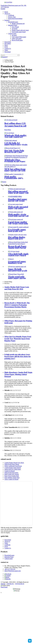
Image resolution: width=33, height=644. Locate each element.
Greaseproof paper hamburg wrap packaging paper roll (18, 263)
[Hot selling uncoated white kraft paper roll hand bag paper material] (16, 189)
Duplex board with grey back (20, 30)
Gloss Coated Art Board (11, 479)
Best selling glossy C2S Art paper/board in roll (15, 124)
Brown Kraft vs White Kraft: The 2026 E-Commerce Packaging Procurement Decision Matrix (17, 305)
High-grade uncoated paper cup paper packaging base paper (18, 208)
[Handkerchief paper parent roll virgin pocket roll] (15, 196)
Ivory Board (15, 27)
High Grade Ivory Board (11, 474)
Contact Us (7, 48)
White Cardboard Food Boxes (13, 466)
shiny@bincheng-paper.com (12, 571)
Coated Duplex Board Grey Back (14, 462)
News (6, 45)
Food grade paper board (19, 32)
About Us (7, 13)
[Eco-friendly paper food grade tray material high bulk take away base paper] (18, 227)
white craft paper (16, 38)
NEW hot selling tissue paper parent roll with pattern (15, 171)
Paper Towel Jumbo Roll (11, 476)
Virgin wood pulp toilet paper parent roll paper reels (17, 278)
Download (7, 52)
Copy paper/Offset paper (19, 37)
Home (6, 12)
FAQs (6, 47)
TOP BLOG (10, 584)
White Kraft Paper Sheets (11, 464)
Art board (14, 28)
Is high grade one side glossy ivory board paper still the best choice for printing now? (17, 356)
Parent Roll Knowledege (15, 18)
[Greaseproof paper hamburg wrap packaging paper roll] (11, 259)
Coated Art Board (9, 471)
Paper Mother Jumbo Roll (11, 477)
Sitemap (3, 584)
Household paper (13, 22)
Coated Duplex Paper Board (12, 467)
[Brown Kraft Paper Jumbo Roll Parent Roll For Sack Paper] (18, 244)
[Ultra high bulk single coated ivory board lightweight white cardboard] (13, 251)
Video (6, 50)
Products (6, 20)
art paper (14, 35)
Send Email (4, 587)
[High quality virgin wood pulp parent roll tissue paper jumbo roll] (15, 212)
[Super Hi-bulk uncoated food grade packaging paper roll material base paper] (17, 266)
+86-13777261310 (9, 569)
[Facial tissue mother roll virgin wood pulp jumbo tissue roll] (15, 219)
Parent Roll (7, 42)
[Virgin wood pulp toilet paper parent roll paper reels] (16, 274)
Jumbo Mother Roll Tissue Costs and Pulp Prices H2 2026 (16, 288)
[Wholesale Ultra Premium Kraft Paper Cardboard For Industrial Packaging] (16, 157)
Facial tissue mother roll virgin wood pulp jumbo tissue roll (18, 223)
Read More (7, 130)
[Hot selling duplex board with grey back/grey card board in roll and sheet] (17, 234)
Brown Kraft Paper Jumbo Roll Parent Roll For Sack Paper (17, 248)
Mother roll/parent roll (18, 23)
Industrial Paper (12, 25)
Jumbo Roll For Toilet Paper (12, 469)
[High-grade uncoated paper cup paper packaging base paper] (15, 204)
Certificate (11, 15)
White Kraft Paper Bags (11, 472)
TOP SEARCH (19, 584)
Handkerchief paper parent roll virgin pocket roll (17, 201)
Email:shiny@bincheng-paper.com (11, 5)
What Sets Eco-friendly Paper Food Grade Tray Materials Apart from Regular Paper (17, 339)
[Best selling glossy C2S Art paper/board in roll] (10, 120)
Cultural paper (12, 33)
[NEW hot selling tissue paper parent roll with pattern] (16, 166)
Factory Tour (12, 17)
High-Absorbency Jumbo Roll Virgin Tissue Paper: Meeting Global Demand (18, 374)
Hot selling (7, 43)
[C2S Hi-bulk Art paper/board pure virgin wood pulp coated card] (10, 140)
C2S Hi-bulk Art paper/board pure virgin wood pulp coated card (15, 144)
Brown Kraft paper (17, 40)
